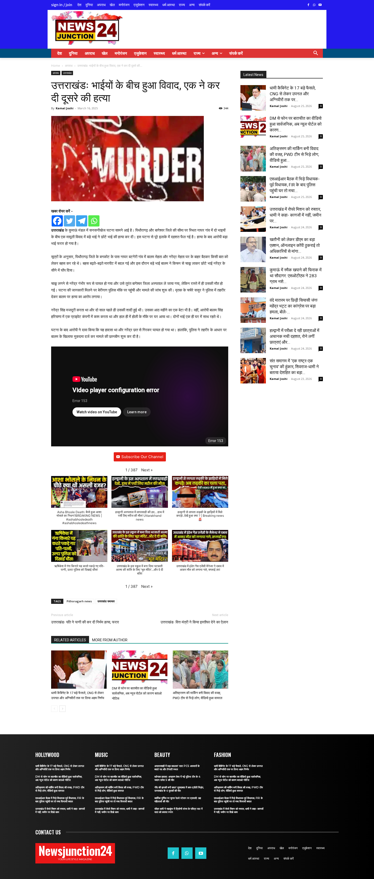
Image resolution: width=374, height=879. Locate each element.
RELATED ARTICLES (70, 640)
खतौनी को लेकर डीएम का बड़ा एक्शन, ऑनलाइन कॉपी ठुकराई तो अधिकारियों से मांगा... (295, 245)
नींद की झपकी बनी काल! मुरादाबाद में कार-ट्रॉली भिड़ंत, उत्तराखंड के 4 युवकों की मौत (179, 789)
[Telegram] (81, 221)
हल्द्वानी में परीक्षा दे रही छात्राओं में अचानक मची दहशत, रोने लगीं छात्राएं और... (294, 336)
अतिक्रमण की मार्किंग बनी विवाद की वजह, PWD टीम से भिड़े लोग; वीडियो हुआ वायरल (59, 789)
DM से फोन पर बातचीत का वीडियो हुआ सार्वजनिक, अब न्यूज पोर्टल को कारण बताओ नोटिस (137, 693)
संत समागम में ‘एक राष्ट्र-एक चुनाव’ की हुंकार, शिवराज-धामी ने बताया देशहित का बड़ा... (294, 366)
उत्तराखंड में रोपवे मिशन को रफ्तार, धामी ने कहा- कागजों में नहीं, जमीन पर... (295, 215)
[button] (315, 53)
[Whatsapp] (93, 221)
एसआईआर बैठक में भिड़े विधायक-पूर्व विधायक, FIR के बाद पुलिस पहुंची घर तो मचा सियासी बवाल (59, 799)
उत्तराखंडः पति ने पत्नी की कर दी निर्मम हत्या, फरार (85, 622)
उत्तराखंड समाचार (106, 601)
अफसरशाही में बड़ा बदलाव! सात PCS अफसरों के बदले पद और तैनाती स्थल (176, 767)
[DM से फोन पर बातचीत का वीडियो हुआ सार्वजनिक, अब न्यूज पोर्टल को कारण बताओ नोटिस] (139, 667)
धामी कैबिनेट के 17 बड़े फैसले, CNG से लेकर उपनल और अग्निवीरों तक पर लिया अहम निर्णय (59, 767)
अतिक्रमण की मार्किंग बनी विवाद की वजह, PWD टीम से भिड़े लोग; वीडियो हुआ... (294, 154)
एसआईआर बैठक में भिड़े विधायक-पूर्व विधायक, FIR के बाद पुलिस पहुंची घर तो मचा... (295, 184)
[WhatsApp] (314, 5)
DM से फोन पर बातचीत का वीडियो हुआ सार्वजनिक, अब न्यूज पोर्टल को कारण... (296, 124)
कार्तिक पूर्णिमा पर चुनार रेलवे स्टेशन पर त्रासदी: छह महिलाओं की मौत (177, 799)
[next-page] (62, 708)
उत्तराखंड (67, 73)
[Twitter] (69, 221)
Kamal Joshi (65, 108)
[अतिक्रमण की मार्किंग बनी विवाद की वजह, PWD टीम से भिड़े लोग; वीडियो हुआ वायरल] (200, 669)
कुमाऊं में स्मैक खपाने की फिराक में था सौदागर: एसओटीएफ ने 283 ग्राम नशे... (296, 275)
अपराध (69, 65)
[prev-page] (54, 708)
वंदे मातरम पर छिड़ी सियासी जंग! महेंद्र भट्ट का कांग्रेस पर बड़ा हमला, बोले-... (294, 306)
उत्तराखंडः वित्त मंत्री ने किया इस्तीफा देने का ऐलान (194, 622)
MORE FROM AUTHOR (109, 640)
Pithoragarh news (79, 601)
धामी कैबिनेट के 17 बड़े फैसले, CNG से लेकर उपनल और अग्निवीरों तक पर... (292, 93)
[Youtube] (320, 5)
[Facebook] (308, 5)
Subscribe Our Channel (142, 456)
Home (55, 65)
